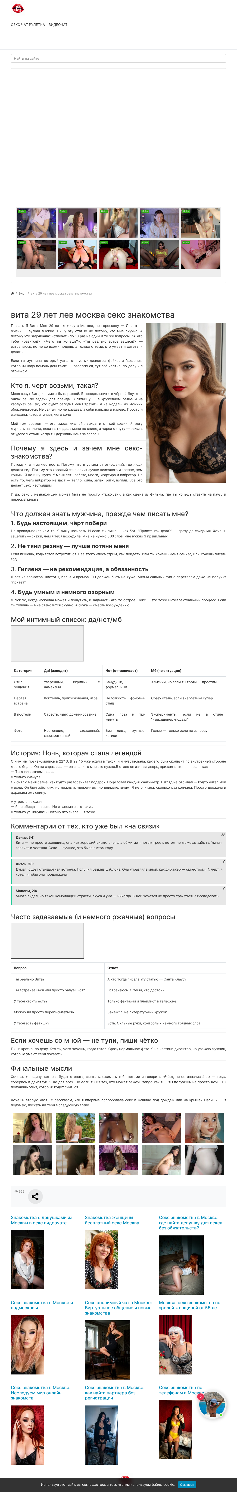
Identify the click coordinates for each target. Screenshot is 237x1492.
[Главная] (12, 293)
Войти (21, 41)
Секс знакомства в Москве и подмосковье (42, 1305)
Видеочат (58, 24)
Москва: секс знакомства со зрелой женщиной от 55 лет (189, 1305)
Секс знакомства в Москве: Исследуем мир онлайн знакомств (40, 1393)
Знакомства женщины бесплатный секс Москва (112, 1220)
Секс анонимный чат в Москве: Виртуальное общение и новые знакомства (118, 1308)
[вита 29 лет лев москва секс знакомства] (186, 403)
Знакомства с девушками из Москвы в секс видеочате (41, 1220)
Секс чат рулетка (28, 24)
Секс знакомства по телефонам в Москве (181, 1390)
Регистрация (48, 41)
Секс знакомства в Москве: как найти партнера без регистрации (114, 1393)
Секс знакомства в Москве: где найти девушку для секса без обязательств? (190, 1223)
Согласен (187, 1484)
